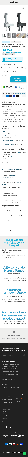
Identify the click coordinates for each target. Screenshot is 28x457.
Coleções (18, 401)
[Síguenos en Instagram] (3, 427)
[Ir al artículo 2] (9, 35)
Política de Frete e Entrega (6, 410)
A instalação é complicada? (10, 221)
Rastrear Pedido (6, 397)
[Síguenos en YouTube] (7, 427)
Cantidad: (4, 75)
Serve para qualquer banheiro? (12, 216)
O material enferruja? (9, 226)
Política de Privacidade (5, 405)
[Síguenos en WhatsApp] (14, 427)
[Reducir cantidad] (3, 79)
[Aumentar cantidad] (8, 79)
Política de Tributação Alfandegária (5, 420)
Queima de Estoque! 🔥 (19, 397)
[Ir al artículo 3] (14, 35)
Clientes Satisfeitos (7, 399)
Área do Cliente (20, 404)
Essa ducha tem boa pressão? (11, 211)
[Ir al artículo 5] (23, 35)
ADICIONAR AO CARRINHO (18, 79)
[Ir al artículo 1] (4, 35)
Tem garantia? (6, 231)
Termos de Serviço (7, 402)
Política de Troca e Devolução (7, 414)
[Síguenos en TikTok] (10, 427)
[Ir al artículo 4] (18, 35)
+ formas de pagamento (8, 54)
